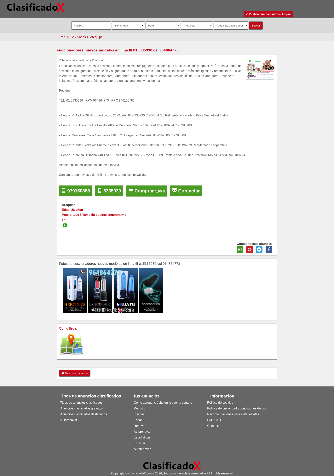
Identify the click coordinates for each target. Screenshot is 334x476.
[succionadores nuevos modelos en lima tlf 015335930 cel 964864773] (65, 224)
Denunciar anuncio (76, 373)
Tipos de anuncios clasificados (81, 402)
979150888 (78, 190)
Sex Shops (78, 37)
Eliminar (139, 443)
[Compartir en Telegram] (259, 249)
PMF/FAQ (214, 420)
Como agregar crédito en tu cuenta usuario (163, 402)
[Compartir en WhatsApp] (240, 249)
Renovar (140, 425)
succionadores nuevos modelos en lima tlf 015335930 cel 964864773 (118, 50)
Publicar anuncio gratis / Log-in (269, 13)
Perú (63, 37)
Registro (139, 408)
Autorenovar (68, 420)
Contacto (213, 425)
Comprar (149, 190)
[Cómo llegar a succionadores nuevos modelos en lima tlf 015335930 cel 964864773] (71, 344)
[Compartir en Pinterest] (249, 249)
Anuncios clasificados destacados (83, 414)
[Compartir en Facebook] (269, 249)
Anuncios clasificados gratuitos (81, 408)
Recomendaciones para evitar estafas (233, 414)
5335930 (111, 190)
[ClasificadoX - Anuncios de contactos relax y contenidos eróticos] (172, 465)
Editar (138, 420)
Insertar (139, 414)
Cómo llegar (68, 328)
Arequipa (96, 37)
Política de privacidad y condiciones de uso (237, 408)
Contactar (188, 190)
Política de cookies (220, 402)
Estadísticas (142, 437)
